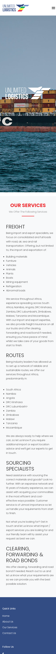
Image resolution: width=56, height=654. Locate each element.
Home (20, 105)
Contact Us (9, 633)
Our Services (9, 627)
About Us (7, 621)
